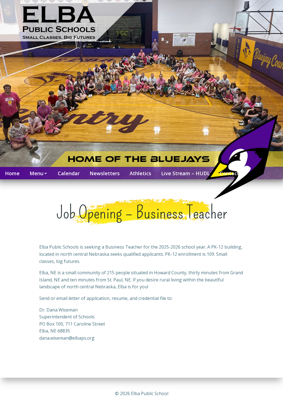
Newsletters (105, 173)
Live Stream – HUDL (185, 173)
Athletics (140, 173)
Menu (36, 173)
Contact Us (233, 173)
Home (12, 173)
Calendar (69, 173)
